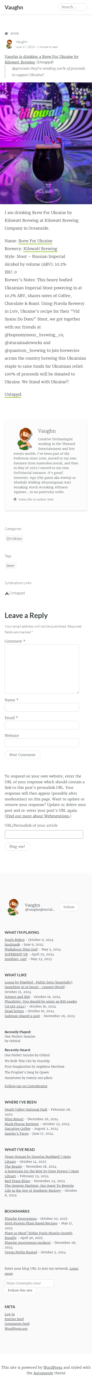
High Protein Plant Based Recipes (31, 1223)
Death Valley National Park (26, 1110)
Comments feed (17, 1324)
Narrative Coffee (17, 1129)
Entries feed (14, 1319)
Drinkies (14, 538)
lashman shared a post (22, 1016)
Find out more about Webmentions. (38, 816)
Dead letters (14, 1011)
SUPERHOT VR (16, 954)
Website (12, 735)
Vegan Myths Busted (21, 1252)
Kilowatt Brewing (40, 248)
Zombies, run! (16, 959)
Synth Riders (15, 940)
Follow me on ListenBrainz (26, 1086)
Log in (10, 1314)
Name (12, 700)
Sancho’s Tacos (17, 1134)
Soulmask (12, 944)
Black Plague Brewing (22, 1124)
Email (11, 718)
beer (10, 565)
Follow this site (20, 1290)
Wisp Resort (14, 1119)
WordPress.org (16, 1329)
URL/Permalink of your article (31, 825)
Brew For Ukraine (35, 241)
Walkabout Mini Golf (21, 949)
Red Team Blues (17, 1181)
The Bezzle (13, 1166)
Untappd (13, 394)
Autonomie (43, 1373)
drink (14, 33)
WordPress (52, 1367)
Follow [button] (68, 907)
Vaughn (14, 7)
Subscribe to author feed (35, 499)
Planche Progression (21, 1218)
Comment (15, 641)
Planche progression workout (28, 1242)
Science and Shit (17, 997)
